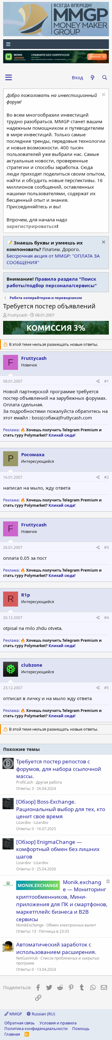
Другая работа (49, 782)
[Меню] (56, 44)
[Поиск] (105, 77)
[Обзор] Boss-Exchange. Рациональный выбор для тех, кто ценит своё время (60, 809)
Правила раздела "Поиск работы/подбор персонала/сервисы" (52, 282)
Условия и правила (58, 1023)
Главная (12, 1034)
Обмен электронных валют (71, 925)
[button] (8, 77)
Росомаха (32, 454)
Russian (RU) (43, 1014)
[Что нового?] (92, 77)
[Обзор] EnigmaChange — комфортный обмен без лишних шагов (58, 849)
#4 (106, 617)
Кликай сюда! (62, 435)
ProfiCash (24, 782)
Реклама (11, 430)
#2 (106, 477)
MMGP (15, 1014)
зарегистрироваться (32, 226)
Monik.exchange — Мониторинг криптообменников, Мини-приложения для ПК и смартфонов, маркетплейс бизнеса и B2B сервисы (62, 900)
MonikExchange (30, 925)
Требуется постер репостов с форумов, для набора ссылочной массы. (58, 769)
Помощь (81, 1028)
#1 (106, 381)
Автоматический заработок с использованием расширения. (56, 948)
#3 (106, 547)
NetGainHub (27, 958)
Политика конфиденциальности (36, 1028)
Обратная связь (19, 1023)
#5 (106, 687)
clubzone (31, 665)
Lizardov (23, 822)
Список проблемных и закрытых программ (57, 960)
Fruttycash (17, 315)
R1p (25, 595)
